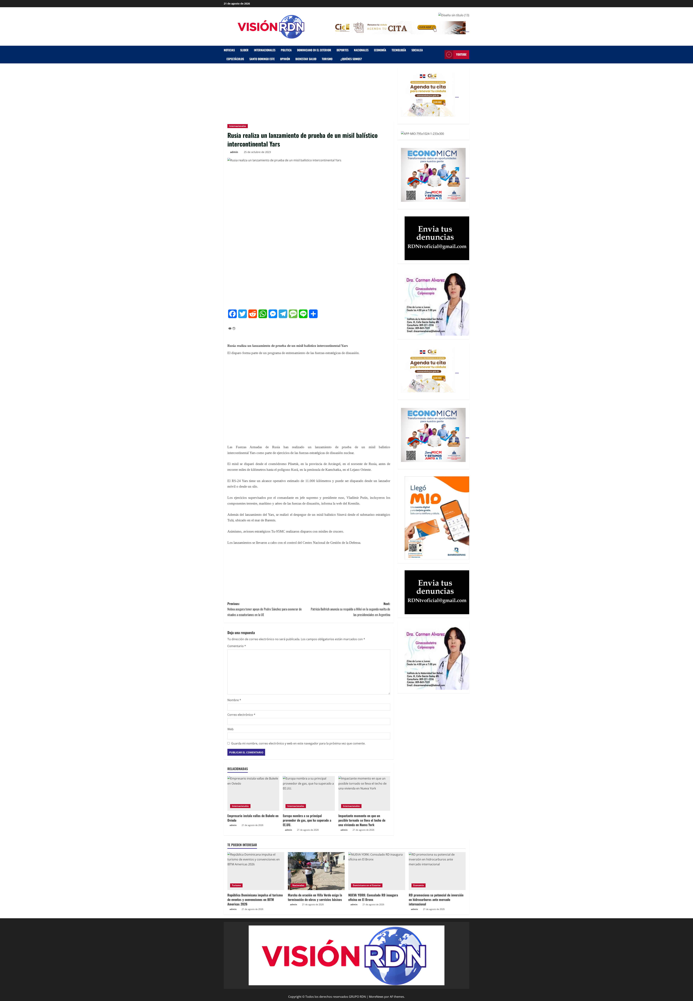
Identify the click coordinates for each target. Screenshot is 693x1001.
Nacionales (361, 50)
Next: (350, 609)
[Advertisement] (309, 93)
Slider (244, 50)
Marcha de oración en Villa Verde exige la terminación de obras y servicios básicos (315, 897)
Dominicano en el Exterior (314, 50)
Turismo (327, 59)
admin (234, 152)
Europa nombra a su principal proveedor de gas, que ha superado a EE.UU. (307, 820)
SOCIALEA (417, 50)
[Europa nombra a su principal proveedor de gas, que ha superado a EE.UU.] (309, 793)
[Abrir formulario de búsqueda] (441, 54)
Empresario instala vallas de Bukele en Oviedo (252, 818)
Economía (380, 50)
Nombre (234, 700)
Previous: (264, 609)
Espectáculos (235, 59)
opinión (285, 59)
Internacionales (264, 50)
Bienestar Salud (305, 59)
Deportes (342, 50)
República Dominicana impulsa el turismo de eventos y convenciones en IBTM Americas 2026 (255, 899)
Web (230, 729)
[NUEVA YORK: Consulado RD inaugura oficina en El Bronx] (376, 871)
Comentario (236, 646)
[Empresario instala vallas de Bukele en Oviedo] (253, 793)
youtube (461, 54)
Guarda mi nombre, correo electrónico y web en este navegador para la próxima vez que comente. (298, 743)
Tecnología (399, 50)
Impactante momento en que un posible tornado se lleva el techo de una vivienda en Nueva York (361, 820)
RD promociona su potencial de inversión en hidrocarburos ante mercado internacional (436, 899)
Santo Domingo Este (262, 59)
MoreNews (376, 997)
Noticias (229, 50)
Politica (286, 50)
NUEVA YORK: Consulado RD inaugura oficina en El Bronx (373, 897)
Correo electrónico (241, 715)
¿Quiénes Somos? (351, 59)
